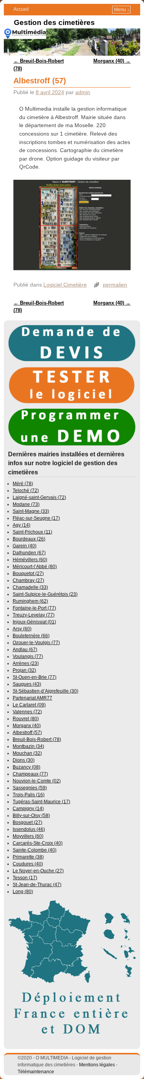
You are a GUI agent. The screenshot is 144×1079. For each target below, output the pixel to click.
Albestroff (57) (27, 732)
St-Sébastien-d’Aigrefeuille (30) (45, 691)
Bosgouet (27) (27, 822)
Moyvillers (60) (28, 836)
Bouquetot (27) (28, 573)
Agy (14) (21, 525)
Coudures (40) (28, 864)
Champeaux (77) (30, 774)
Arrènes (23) (26, 663)
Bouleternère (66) (31, 635)
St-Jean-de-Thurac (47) (37, 884)
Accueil (21, 9)
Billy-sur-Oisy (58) (31, 815)
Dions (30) (24, 760)
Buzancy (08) (26, 767)
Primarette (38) (28, 857)
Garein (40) (24, 546)
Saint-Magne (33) (31, 511)
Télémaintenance (36, 1071)
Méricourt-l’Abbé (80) (35, 566)
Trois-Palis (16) (29, 794)
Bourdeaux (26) (29, 539)
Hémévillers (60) (30, 559)
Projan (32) (24, 670)
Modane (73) (26, 504)
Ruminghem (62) (30, 601)
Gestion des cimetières (54, 22)
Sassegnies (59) (30, 788)
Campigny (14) (28, 808)
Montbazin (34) (28, 746)
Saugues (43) (27, 684)
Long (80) (23, 891)
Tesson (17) (25, 877)
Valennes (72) (27, 711)
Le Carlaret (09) (29, 705)
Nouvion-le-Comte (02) (37, 781)
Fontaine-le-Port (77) (34, 608)
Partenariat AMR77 (32, 698)
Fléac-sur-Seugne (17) (36, 518)
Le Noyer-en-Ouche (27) (38, 870)
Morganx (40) (112, 61)
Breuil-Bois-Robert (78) (37, 739)
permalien (115, 285)
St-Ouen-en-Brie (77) (34, 677)
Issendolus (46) (29, 829)
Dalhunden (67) (29, 552)
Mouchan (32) (27, 753)
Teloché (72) (26, 490)
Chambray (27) (28, 580)
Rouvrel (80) (26, 718)
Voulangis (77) (28, 656)
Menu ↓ (121, 9)
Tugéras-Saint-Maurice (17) (41, 801)
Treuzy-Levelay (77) (34, 615)
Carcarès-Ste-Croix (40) (38, 843)
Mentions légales (97, 1064)
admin (82, 92)
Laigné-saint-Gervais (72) (39, 497)
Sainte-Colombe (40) (34, 850)
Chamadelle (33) (30, 587)
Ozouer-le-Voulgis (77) (36, 642)
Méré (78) (23, 483)
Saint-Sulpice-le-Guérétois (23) (45, 594)
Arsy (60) (22, 628)
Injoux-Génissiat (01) (34, 622)
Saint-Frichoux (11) (32, 532)
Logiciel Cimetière (65, 285)
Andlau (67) (25, 649)
